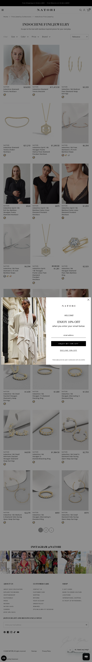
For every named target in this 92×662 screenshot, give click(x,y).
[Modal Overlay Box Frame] (46, 331)
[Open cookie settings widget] (4, 658)
